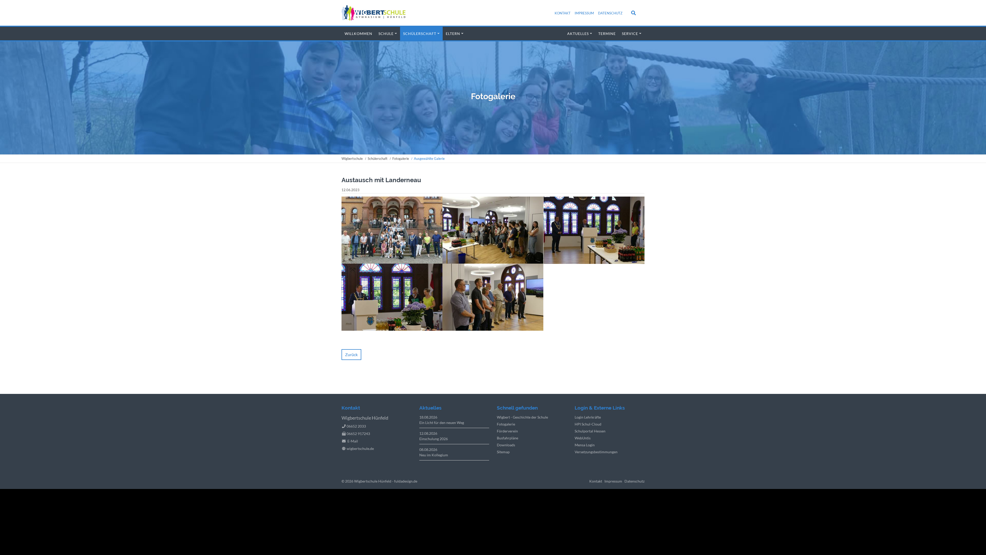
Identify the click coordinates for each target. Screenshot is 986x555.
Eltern (453, 33)
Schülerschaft (419, 33)
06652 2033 (356, 426)
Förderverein (507, 431)
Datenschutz (610, 13)
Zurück (351, 354)
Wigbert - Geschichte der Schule (522, 417)
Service (630, 33)
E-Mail (352, 441)
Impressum (584, 13)
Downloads (506, 445)
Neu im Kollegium (433, 455)
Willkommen (358, 33)
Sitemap (503, 452)
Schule (386, 33)
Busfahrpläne (507, 438)
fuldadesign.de (405, 481)
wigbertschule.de (360, 448)
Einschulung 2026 (433, 439)
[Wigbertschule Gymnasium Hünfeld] (373, 18)
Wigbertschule (352, 158)
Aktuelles (578, 33)
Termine (607, 33)
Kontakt (563, 13)
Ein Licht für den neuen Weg (441, 422)
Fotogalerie (400, 158)
